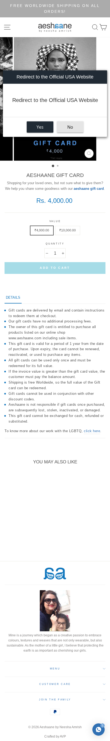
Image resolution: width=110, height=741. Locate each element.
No (70, 127)
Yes (40, 127)
